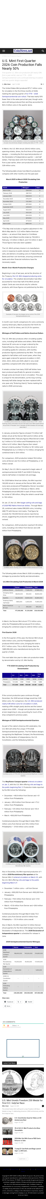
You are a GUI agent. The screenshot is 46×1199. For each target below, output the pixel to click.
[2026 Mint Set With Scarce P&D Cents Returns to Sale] (7, 1141)
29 (43, 84)
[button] (3, 51)
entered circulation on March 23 (26, 877)
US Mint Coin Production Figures (11, 56)
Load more (22, 1159)
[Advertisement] (23, 24)
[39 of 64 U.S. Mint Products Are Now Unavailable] (7, 1131)
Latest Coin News (9, 1063)
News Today (15, 1169)
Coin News (6, 1169)
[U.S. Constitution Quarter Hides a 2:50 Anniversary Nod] (7, 1120)
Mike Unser (7, 84)
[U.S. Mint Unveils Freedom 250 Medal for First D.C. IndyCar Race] (23, 1082)
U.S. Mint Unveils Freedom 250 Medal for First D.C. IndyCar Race (22, 1101)
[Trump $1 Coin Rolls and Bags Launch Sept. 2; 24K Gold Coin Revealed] (7, 1151)
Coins (33, 1169)
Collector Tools (25, 1169)
